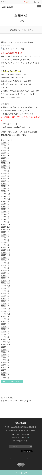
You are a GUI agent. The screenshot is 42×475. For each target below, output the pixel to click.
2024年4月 (5, 214)
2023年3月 (5, 245)
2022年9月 (5, 257)
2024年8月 (5, 204)
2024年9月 (5, 201)
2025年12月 (5, 163)
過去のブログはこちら (10, 381)
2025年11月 (5, 165)
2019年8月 (5, 349)
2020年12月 (5, 309)
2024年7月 (5, 206)
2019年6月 (5, 355)
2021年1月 (5, 306)
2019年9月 (5, 347)
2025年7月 (5, 176)
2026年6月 (5, 148)
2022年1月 (5, 278)
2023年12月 (5, 224)
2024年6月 (5, 209)
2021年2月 (5, 304)
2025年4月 (5, 183)
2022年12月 (5, 250)
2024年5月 (5, 212)
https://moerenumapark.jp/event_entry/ (15, 127)
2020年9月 (5, 316)
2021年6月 (5, 296)
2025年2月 (5, 189)
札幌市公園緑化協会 (21, 465)
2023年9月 (5, 232)
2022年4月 (5, 270)
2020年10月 (5, 314)
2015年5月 (5, 372)
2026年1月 (5, 160)
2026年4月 (5, 153)
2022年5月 (5, 268)
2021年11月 (5, 283)
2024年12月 (5, 194)
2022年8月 (5, 260)
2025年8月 (5, 173)
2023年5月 (5, 240)
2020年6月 (5, 324)
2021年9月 (5, 288)
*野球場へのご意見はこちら (20, 437)
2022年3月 (5, 273)
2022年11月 (5, 252)
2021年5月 (5, 298)
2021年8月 (5, 291)
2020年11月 (5, 311)
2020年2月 (5, 334)
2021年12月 (5, 280)
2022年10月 (5, 255)
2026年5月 (5, 150)
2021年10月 (5, 286)
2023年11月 (5, 227)
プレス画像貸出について (20, 441)
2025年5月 (5, 181)
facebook (35, 2)
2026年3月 (5, 155)
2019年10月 (5, 344)
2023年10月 (5, 229)
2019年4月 (5, 360)
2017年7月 (5, 367)
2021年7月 (5, 293)
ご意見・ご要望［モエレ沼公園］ (20, 434)
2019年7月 (5, 352)
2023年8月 (5, 234)
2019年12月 (5, 339)
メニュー (39, 7)
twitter (39, 2)
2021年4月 (5, 301)
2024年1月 (5, 222)
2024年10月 (5, 199)
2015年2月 (5, 375)
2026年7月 (5, 145)
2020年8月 (5, 319)
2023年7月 (5, 237)
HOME (4, 2)
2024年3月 (5, 217)
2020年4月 (5, 329)
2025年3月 (5, 186)
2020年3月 (5, 332)
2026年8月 (5, 142)
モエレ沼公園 (7, 6)
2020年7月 (5, 321)
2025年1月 (5, 191)
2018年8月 (5, 362)
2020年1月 (5, 337)
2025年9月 (5, 171)
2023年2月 (5, 247)
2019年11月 (5, 342)
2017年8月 (5, 365)
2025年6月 (5, 178)
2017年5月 (5, 370)
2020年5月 (5, 326)
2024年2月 (5, 219)
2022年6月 (5, 265)
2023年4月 (5, 242)
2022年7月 (5, 263)
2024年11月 (5, 196)
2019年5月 (5, 357)
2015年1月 (5, 378)
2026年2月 (5, 158)
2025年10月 (5, 168)
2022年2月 (5, 275)
